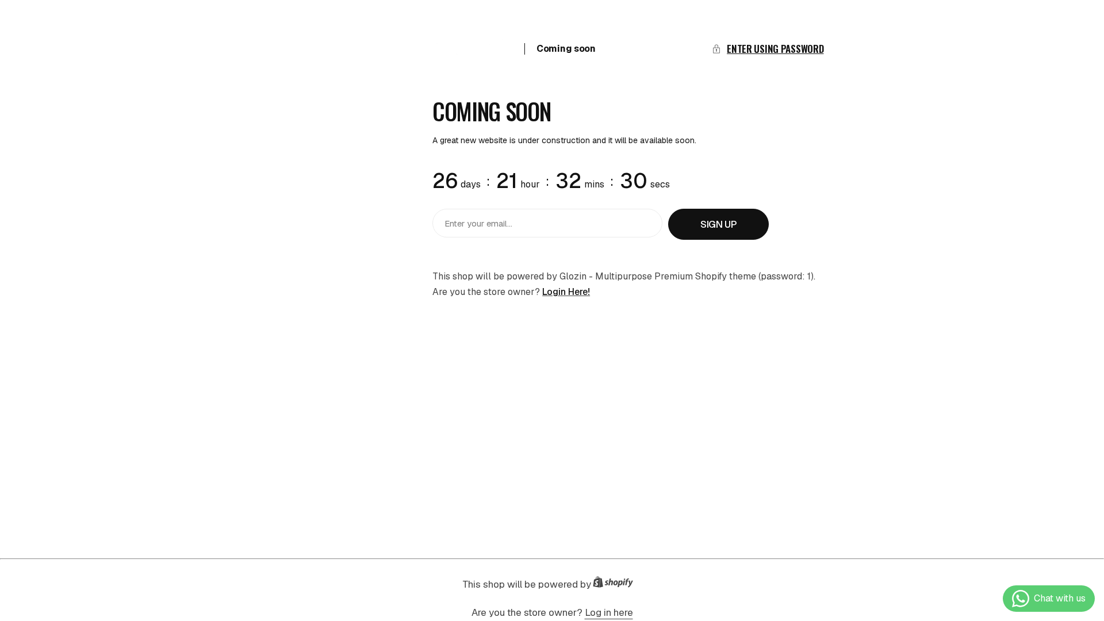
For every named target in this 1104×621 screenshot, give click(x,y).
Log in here (609, 612)
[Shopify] (616, 584)
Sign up (718, 224)
